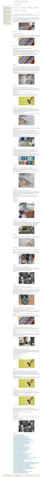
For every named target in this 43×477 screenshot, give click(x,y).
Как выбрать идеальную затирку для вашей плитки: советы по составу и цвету (26, 66)
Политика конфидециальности (17, 475)
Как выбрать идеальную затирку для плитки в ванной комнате (23, 408)
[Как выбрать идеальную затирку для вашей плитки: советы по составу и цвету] (26, 79)
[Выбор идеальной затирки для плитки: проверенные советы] (26, 320)
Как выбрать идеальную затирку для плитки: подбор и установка (24, 149)
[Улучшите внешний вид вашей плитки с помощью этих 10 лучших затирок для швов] (26, 259)
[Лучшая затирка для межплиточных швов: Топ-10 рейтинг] (26, 60)
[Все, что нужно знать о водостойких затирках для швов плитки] (26, 26)
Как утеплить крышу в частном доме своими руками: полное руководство (22, 446)
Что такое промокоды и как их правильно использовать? (20, 470)
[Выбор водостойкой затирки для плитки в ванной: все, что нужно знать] (26, 383)
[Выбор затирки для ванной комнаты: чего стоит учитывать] (26, 401)
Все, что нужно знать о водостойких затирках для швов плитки (23, 14)
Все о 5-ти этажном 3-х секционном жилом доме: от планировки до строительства (23, 461)
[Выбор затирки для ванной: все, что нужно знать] (26, 363)
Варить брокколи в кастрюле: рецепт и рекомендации (20, 454)
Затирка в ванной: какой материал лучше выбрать (21, 190)
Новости (21, 3)
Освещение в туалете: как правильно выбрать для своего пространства (22, 466)
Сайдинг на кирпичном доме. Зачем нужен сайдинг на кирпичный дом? (22, 465)
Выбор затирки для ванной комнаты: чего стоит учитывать (23, 390)
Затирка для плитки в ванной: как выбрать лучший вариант (23, 108)
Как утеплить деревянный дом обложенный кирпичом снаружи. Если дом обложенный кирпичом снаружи (26, 463)
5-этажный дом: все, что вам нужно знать (18, 460)
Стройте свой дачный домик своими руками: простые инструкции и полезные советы (24, 453)
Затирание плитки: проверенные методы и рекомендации (22, 167)
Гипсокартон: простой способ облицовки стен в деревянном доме (21, 449)
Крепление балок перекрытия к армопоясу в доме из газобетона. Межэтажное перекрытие (24, 467)
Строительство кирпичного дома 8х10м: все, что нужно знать (21, 455)
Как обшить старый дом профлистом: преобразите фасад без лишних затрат (22, 439)
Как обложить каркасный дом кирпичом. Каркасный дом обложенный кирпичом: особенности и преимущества (26, 462)
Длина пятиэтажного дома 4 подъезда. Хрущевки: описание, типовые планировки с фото (7, 23)
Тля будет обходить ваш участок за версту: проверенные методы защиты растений (23, 441)
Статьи (24, 3)
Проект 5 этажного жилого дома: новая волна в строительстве (21, 456)
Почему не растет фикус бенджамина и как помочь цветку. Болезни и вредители (23, 468)
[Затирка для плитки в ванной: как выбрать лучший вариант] (26, 120)
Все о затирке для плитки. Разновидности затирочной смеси (21, 472)
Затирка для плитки (37, 7)
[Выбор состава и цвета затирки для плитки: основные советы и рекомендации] (26, 242)
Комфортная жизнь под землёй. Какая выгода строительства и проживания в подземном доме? (25, 457)
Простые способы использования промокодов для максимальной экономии (23, 471)
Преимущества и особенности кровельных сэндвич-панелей (21, 436)
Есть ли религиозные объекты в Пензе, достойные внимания (21, 445)
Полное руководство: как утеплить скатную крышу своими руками (21, 447)
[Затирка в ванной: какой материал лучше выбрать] (26, 210)
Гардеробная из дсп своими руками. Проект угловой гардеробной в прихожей (7, 13)
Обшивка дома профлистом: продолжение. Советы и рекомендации (21, 438)
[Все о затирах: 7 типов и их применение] (26, 230)
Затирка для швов (23, 7)
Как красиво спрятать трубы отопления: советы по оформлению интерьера (22, 443)
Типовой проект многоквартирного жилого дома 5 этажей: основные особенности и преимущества (7, 16)
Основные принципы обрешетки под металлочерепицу (20, 469)
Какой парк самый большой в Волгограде (18, 444)
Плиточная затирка (16, 10)
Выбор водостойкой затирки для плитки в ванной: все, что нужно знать (25, 370)
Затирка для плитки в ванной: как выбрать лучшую (21, 267)
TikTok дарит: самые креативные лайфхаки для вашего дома (21, 437)
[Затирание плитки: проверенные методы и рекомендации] (26, 180)
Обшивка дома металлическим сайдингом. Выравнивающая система (22, 464)
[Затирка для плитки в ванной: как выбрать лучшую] (26, 278)
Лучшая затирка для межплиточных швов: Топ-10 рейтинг (22, 48)
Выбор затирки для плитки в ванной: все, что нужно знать (22, 87)
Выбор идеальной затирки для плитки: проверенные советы (23, 307)
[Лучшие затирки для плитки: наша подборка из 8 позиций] (26, 341)
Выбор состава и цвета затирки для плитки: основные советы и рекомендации (26, 236)
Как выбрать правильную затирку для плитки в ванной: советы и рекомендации (26, 35)
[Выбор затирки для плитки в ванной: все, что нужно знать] (26, 101)
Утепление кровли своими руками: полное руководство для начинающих (22, 448)
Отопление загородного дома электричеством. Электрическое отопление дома (23, 459)
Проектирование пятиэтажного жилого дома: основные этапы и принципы (7, 20)
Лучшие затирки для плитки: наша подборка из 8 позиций (22, 327)
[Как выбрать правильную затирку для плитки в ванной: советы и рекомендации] (26, 42)
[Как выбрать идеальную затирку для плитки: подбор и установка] (26, 160)
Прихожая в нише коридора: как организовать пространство (21, 440)
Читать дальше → (14, 31)
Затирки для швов (16, 7)
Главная (18, 3)
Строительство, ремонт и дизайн (21, 1)
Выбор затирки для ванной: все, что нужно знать (21, 349)
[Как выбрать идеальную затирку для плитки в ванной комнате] (26, 426)
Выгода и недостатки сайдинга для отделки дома (19, 458)
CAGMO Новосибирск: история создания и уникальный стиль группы (22, 442)
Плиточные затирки (23, 10)
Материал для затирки (29, 7)
